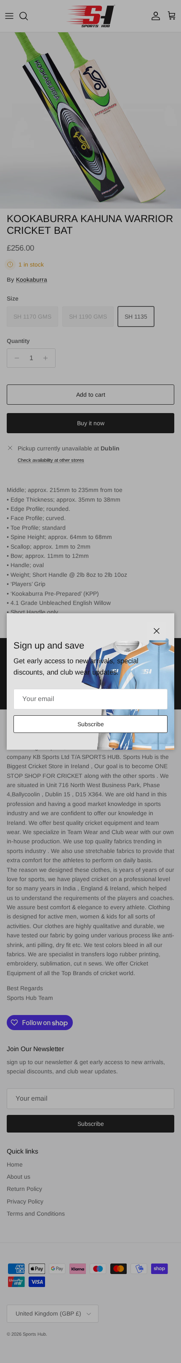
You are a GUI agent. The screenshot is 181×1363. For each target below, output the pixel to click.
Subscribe (90, 724)
